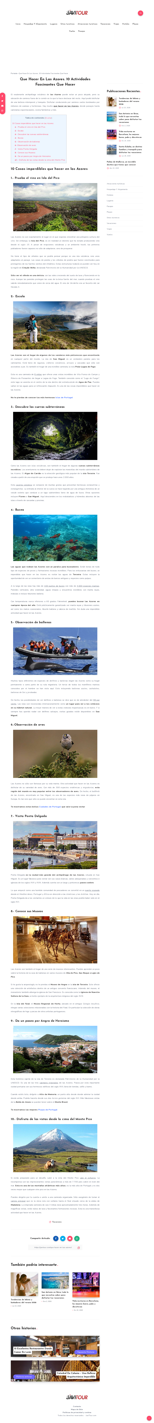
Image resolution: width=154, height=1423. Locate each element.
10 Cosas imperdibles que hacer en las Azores (33, 123)
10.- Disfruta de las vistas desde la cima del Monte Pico (40, 160)
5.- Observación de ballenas (27, 141)
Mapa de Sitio (77, 1409)
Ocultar (48, 118)
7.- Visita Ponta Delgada (26, 149)
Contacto (77, 1406)
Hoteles (125, 24)
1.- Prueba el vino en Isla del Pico (30, 127)
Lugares (53, 24)
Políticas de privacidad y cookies (77, 1412)
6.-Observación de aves (25, 145)
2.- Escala (19, 131)
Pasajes (81, 31)
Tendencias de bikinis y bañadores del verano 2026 (129, 101)
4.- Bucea (19, 138)
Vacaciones (105, 24)
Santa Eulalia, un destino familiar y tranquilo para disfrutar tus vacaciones (130, 149)
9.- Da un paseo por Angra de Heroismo (33, 156)
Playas (135, 24)
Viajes (116, 24)
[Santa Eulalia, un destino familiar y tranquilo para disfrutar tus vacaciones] (111, 149)
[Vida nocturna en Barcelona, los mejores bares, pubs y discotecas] (111, 134)
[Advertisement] (77, 54)
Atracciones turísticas (87, 24)
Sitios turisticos (68, 24)
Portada (14, 73)
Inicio (18, 24)
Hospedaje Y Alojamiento (35, 24)
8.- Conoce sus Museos (25, 152)
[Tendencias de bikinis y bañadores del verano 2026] (111, 101)
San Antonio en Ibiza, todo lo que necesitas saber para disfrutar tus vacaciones (55, 1295)
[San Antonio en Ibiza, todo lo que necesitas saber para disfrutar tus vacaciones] (111, 116)
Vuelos (72, 31)
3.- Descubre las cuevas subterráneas (31, 134)
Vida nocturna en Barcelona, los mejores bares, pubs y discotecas (85, 1304)
